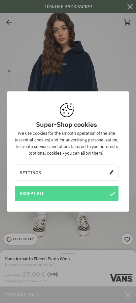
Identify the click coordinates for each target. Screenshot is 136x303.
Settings (30, 173)
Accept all (31, 193)
